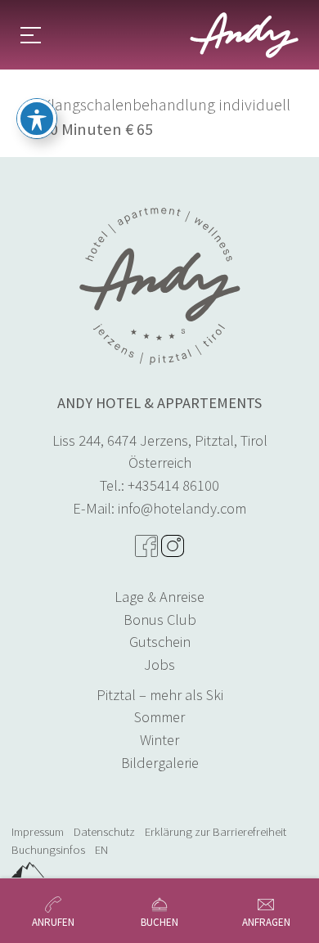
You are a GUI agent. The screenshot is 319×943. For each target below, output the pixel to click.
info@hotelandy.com (182, 508)
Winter (159, 739)
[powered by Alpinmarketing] (27, 869)
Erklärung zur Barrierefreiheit (215, 831)
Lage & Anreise (159, 596)
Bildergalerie (160, 762)
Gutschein (160, 641)
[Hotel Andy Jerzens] (244, 35)
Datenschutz (104, 831)
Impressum (37, 831)
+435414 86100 (173, 485)
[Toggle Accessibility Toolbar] (36, 118)
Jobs (159, 664)
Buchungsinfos (48, 849)
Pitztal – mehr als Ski (160, 694)
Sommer (159, 716)
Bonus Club (160, 619)
